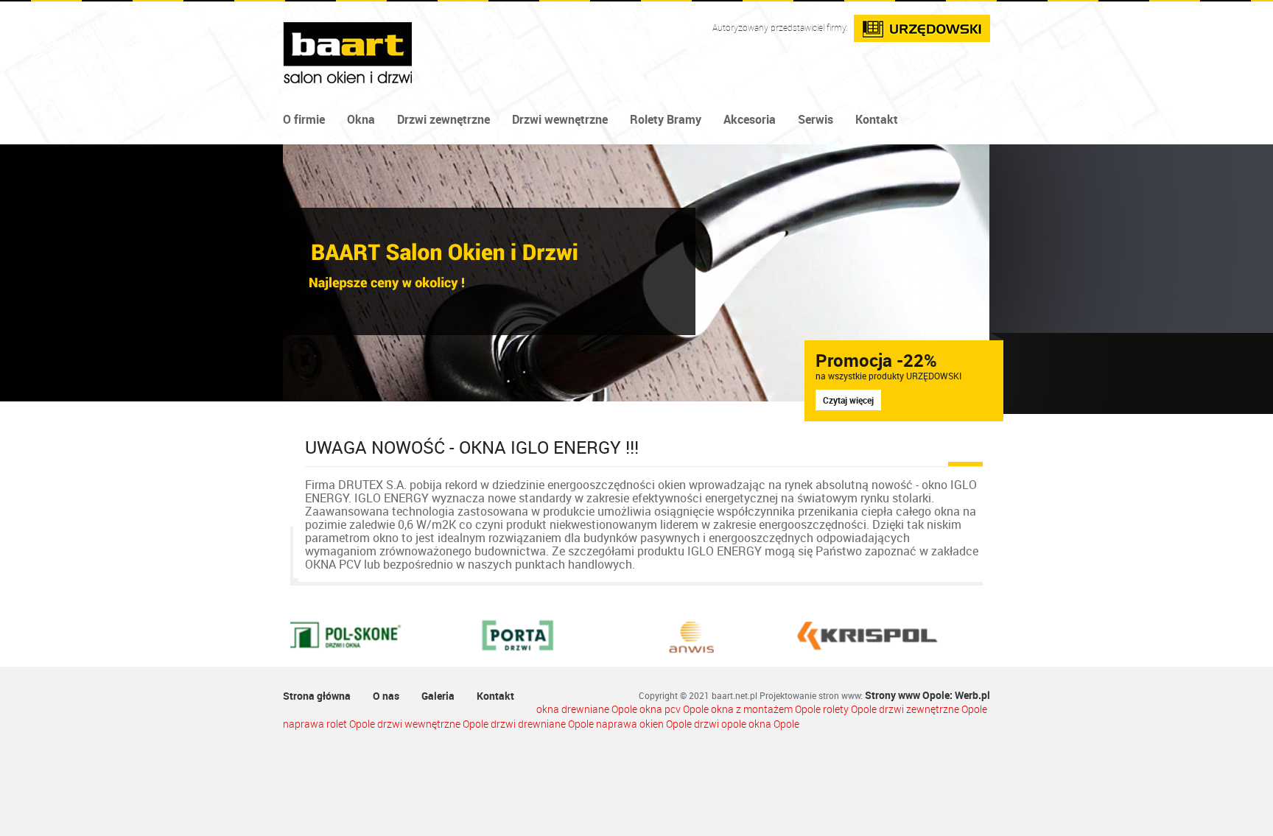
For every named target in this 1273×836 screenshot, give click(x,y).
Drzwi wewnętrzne (560, 119)
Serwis (815, 119)
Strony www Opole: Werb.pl (927, 695)
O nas (386, 696)
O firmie (304, 119)
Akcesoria (749, 119)
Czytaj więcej (848, 400)
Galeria (438, 696)
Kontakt (876, 119)
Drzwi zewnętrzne (443, 119)
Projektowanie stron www (810, 695)
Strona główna (317, 696)
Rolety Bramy (665, 119)
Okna (361, 119)
